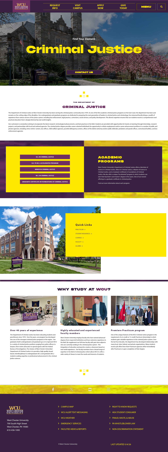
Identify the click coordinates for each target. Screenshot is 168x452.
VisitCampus (78, 6)
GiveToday (123, 6)
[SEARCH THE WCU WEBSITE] (161, 6)
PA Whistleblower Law (123, 423)
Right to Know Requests (124, 406)
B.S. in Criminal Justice (45, 157)
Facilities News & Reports (73, 429)
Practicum (79, 229)
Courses (79, 238)
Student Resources (83, 234)
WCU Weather (68, 417)
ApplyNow (100, 6)
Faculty (78, 242)
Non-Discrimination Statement (127, 429)
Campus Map (67, 406)
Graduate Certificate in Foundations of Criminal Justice (45, 182)
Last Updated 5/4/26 (121, 444)
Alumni (78, 246)
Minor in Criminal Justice (45, 169)
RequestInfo (55, 6)
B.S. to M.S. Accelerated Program (45, 163)
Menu (146, 6)
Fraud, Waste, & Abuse (123, 417)
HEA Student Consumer (124, 412)
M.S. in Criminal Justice (45, 176)
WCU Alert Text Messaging (74, 412)
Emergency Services (71, 423)
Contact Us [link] (79, 73)
